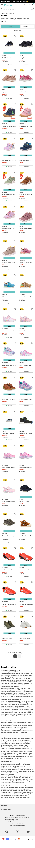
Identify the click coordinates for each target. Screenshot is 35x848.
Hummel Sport (22, 753)
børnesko (13, 681)
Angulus (3, 704)
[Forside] (8, 5)
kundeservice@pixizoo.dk (17, 825)
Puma (2, 747)
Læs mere (3, 21)
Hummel (26, 745)
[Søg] (32, 9)
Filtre (10, 26)
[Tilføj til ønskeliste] (15, 36)
